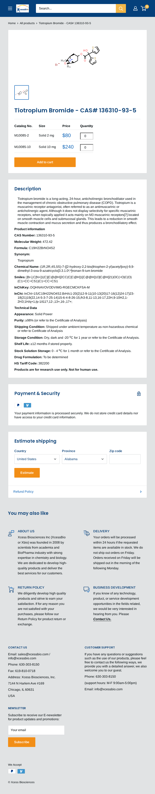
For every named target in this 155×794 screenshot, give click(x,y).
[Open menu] (10, 8)
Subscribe (21, 742)
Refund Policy (23, 491)
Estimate (27, 472)
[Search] (121, 8)
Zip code (115, 451)
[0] (143, 8)
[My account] (135, 8)
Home (12, 23)
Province (68, 451)
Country (20, 451)
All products (27, 23)
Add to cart (45, 162)
